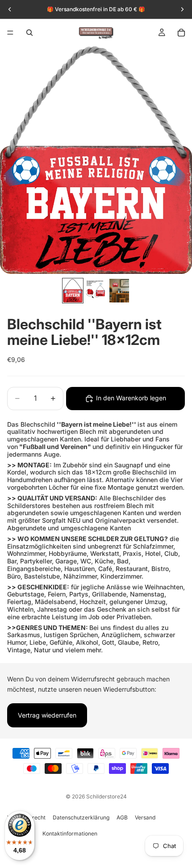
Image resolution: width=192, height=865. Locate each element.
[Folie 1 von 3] (73, 290)
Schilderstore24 (106, 796)
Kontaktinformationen (69, 833)
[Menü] (10, 32)
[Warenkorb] (181, 32)
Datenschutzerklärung (81, 817)
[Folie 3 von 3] (119, 290)
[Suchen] (29, 32)
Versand (145, 817)
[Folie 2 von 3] (96, 290)
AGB (122, 817)
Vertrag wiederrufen (47, 715)
